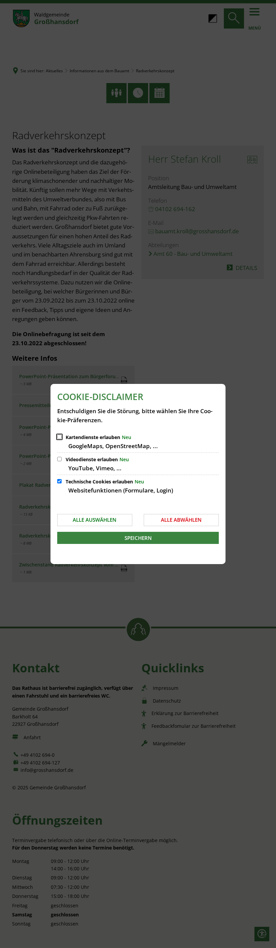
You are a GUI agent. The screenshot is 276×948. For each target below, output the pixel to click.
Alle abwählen (181, 519)
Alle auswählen (94, 519)
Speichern (138, 538)
